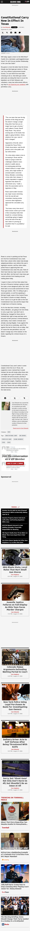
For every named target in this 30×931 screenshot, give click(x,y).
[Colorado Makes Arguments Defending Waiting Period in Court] (16, 657)
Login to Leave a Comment (15, 463)
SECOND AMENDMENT (18, 439)
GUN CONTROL (22, 435)
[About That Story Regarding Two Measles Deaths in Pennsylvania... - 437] (15, 811)
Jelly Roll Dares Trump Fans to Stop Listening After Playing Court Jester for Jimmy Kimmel (15, 887)
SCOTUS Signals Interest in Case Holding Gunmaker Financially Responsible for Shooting (12, 527)
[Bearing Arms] (15, 1)
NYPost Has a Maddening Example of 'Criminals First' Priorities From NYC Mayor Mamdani (15, 854)
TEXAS (3, 442)
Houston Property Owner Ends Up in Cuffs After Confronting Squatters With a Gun (13, 520)
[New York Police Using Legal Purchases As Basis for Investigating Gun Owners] (16, 692)
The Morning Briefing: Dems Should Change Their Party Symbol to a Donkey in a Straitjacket (15, 919)
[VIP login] (27, 1)
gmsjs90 (3, 53)
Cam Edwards (6, 27)
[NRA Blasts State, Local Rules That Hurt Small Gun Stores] (16, 557)
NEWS (9, 432)
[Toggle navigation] (2, 1)
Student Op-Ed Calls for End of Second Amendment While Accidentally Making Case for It (14, 512)
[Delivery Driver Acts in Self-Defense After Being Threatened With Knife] (16, 729)
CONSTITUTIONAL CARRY (11, 435)
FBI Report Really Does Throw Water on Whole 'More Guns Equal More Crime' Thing (15, 535)
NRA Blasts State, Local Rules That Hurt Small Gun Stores (15, 569)
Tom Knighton (15, 574)
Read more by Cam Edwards (20, 428)
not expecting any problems (17, 84)
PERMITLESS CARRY (6, 439)
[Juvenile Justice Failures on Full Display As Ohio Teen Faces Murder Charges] (16, 592)
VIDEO (8, 442)
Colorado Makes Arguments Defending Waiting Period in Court (15, 669)
